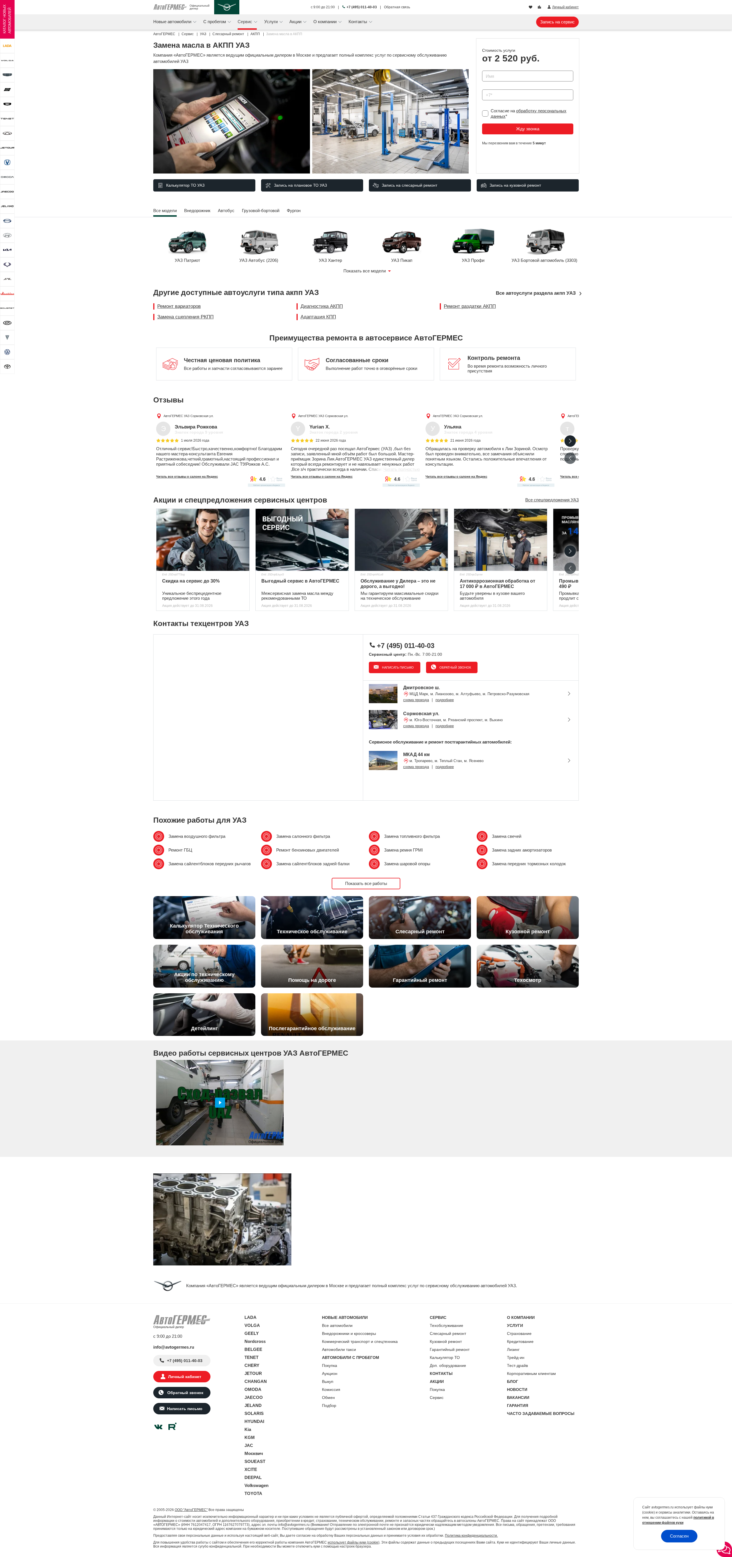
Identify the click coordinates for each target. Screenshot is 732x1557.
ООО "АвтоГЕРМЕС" (191, 1510)
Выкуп (327, 1381)
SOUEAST (254, 1461)
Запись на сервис (557, 21)
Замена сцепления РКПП (185, 317)
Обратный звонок (455, 667)
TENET (251, 1357)
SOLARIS (254, 1413)
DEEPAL (253, 1477)
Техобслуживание (446, 1325)
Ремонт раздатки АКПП (470, 306)
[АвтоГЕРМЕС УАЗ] (226, 7)
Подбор (329, 1405)
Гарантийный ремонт (450, 1349)
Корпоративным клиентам (531, 1373)
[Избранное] (531, 7)
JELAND (253, 1405)
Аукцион (329, 1373)
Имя (485, 68)
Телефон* (489, 87)
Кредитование (520, 1341)
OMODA (252, 1389)
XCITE (250, 1469)
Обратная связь (397, 7)
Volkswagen (256, 1485)
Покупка (329, 1365)
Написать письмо (397, 667)
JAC (248, 1445)
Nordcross (255, 1341)
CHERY (251, 1365)
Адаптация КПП (318, 317)
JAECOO (253, 1397)
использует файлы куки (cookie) (353, 1542)
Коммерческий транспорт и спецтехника (360, 1341)
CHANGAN (255, 1381)
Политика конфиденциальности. (471, 1536)
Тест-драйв (517, 1365)
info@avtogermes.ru (173, 1347)
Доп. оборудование (448, 1365)
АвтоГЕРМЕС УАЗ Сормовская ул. (189, 416)
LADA (250, 1317)
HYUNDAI (254, 1421)
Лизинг (513, 1349)
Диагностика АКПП (322, 306)
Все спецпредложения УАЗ (552, 499)
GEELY (251, 1333)
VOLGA (252, 1325)
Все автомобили (337, 1325)
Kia (247, 1429)
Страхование (519, 1333)
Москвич (253, 1453)
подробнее (444, 700)
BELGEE (253, 1349)
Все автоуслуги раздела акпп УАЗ (536, 293)
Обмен (328, 1397)
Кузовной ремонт (446, 1341)
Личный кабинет (184, 1376)
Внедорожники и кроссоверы (349, 1333)
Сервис (436, 1397)
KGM (249, 1437)
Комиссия (331, 1389)
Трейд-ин (515, 1357)
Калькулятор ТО (445, 1357)
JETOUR (253, 1373)
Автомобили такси (339, 1349)
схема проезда (416, 700)
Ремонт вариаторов (179, 306)
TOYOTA (253, 1493)
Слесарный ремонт (448, 1333)
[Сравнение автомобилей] (540, 7)
